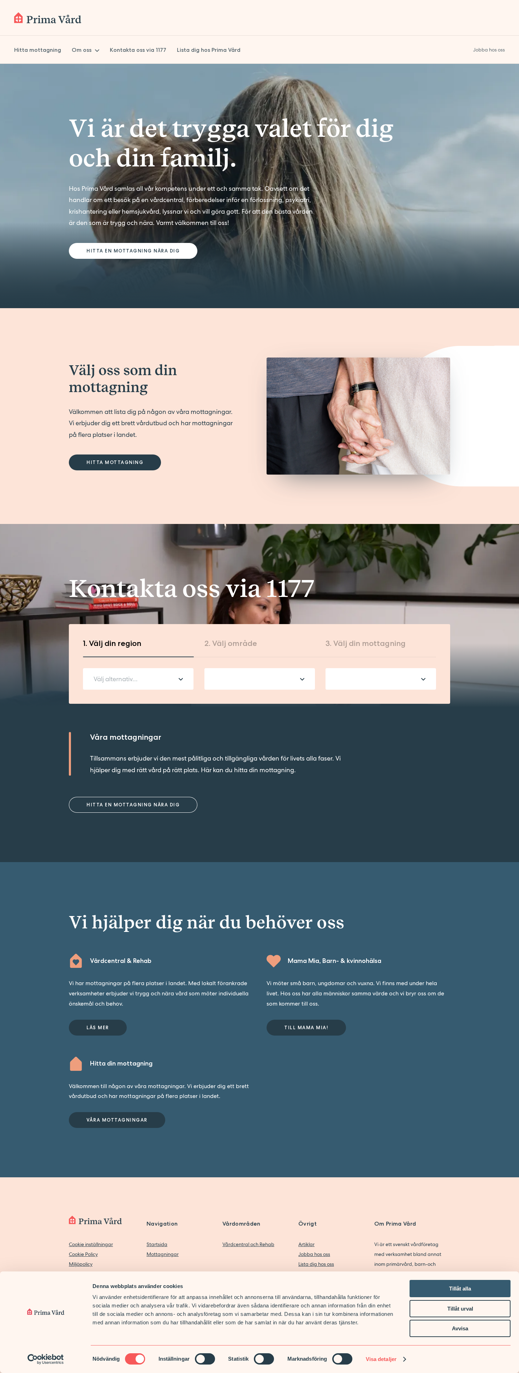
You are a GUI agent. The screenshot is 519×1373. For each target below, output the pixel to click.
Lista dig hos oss (316, 1264)
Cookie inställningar (91, 1244)
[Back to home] (47, 17)
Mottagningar (163, 1254)
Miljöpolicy (81, 1264)
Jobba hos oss (314, 1254)
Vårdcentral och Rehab (248, 1244)
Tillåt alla (460, 1289)
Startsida (157, 1244)
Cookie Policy (83, 1254)
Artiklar (306, 1244)
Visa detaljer (381, 1359)
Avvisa (460, 1328)
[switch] (205, 1359)
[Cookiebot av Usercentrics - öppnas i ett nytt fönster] (46, 1359)
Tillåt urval (460, 1309)
